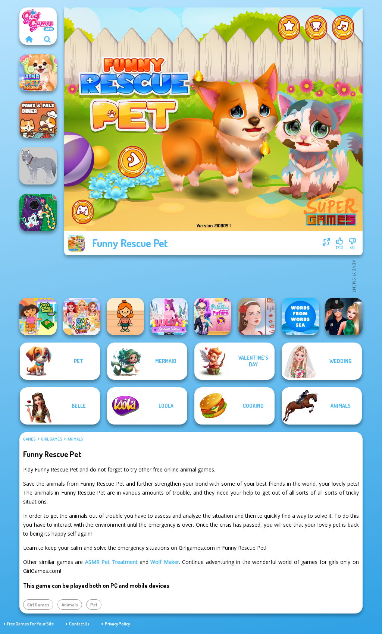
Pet (93, 605)
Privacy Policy (117, 624)
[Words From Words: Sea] (300, 316)
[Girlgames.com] (28, 39)
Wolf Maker (164, 561)
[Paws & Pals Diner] (38, 119)
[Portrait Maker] (256, 316)
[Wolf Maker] (38, 165)
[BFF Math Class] (81, 316)
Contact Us (79, 624)
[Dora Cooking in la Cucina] (38, 316)
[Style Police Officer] (344, 316)
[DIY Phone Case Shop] (38, 212)
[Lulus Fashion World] (169, 316)
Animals (75, 439)
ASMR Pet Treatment (111, 561)
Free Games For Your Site (30, 624)
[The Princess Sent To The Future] (212, 316)
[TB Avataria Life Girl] (125, 316)
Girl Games (51, 439)
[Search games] (47, 39)
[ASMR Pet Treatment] (38, 72)
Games (29, 439)
